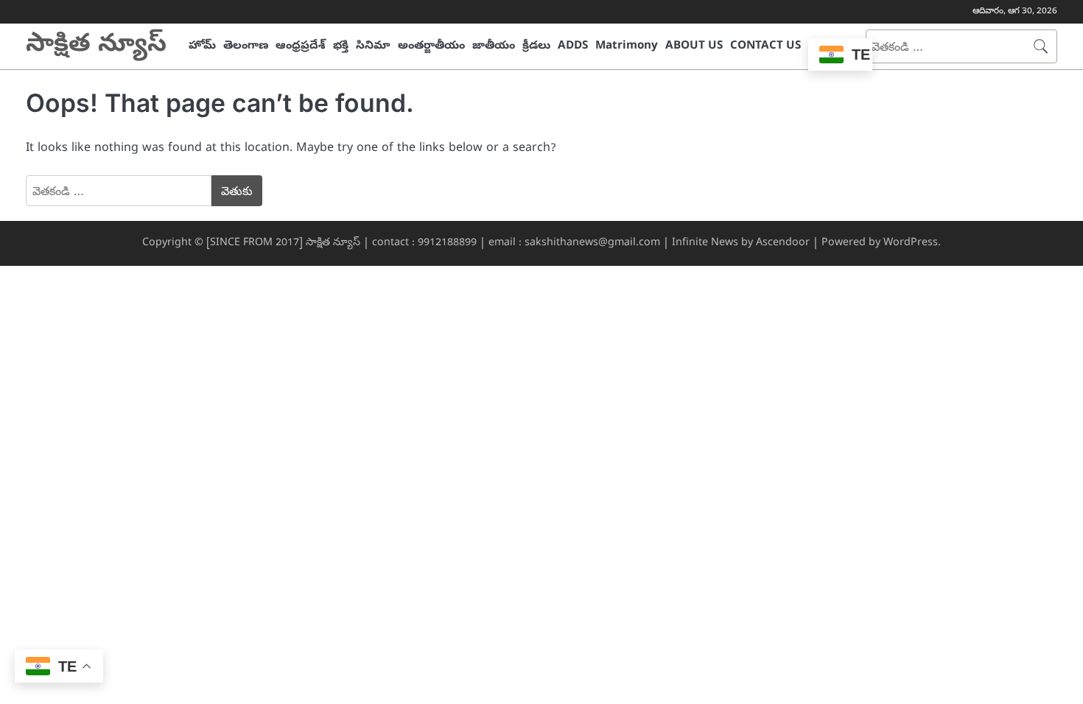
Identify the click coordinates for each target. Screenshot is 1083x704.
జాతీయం (493, 46)
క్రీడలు (536, 46)
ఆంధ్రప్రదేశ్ (301, 46)
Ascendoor (783, 243)
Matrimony (626, 46)
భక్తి (340, 46)
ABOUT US (694, 46)
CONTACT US (765, 46)
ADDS (573, 46)
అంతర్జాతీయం (431, 46)
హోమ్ (202, 46)
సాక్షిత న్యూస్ (96, 46)
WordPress (910, 243)
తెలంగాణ (245, 46)
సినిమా (373, 46)
